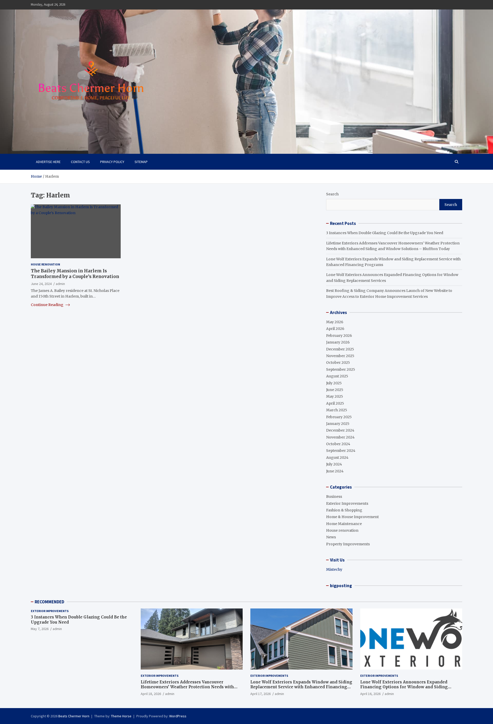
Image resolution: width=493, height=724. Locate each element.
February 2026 (339, 335)
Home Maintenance (344, 523)
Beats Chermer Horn (73, 716)
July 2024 (334, 464)
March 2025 (336, 410)
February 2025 (339, 417)
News (331, 537)
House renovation (45, 264)
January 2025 (337, 423)
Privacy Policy (112, 161)
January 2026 (338, 342)
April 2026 (335, 328)
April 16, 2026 (370, 693)
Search (332, 194)
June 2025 (334, 389)
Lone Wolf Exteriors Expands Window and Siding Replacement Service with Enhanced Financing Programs (301, 687)
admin (60, 283)
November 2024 (340, 437)
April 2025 (335, 403)
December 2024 (340, 430)
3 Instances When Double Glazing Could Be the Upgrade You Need (384, 233)
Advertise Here (48, 161)
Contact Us (80, 161)
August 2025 (337, 376)
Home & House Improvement (352, 517)
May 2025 (334, 396)
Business (334, 496)
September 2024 (340, 450)
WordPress (177, 716)
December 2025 (340, 349)
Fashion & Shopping (344, 510)
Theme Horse (121, 716)
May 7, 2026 (40, 628)
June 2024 (335, 471)
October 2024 (338, 444)
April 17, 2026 (260, 693)
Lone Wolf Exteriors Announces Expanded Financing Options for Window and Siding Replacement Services (404, 687)
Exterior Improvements (347, 503)
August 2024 (337, 457)
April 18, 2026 (151, 693)
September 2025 (340, 369)
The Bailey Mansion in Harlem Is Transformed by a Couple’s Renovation (75, 273)
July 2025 (334, 383)
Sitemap (141, 161)
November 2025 (340, 356)
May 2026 (334, 322)
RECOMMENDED (49, 602)
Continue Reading (47, 304)
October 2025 (338, 362)
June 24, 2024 (41, 283)
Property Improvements (348, 544)
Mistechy (334, 569)
